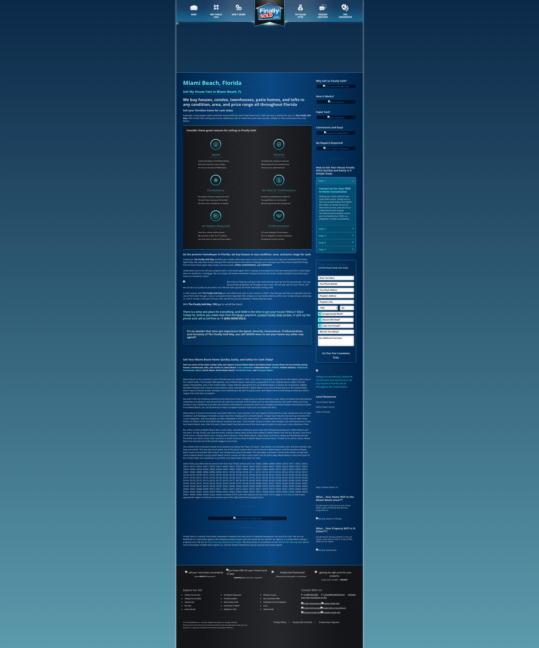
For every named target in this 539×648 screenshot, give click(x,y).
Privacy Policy (280, 622)
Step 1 (322, 180)
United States (340, 386)
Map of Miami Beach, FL (327, 487)
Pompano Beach (265, 370)
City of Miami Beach (325, 402)
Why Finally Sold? (231, 602)
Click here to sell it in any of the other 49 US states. (334, 540)
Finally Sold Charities (302, 622)
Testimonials (268, 609)
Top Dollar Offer (300, 16)
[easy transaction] (215, 180)
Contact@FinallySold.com (334, 594)
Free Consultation (345, 16)
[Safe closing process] (278, 144)
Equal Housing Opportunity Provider (225, 542)
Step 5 (322, 249)
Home (194, 14)
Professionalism (279, 226)
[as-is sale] (215, 216)
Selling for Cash (230, 609)
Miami (198, 370)
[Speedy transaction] (215, 144)
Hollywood (302, 367)
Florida (272, 494)
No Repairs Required (216, 226)
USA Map (287, 494)
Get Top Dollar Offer (271, 598)
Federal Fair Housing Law (290, 542)
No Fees (188, 605)
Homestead (188, 370)
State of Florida (323, 412)
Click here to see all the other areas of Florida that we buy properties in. (333, 508)
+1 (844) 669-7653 (311, 594)
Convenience (215, 190)
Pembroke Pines (244, 370)
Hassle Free (189, 602)
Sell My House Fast (192, 595)
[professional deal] (278, 216)
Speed (216, 154)
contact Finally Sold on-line (274, 315)
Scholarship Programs (329, 622)
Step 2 (322, 228)
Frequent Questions (323, 16)
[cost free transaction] (278, 180)
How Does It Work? (232, 605)
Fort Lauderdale (245, 367)
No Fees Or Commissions (278, 190)
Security (278, 154)
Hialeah (275, 367)
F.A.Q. (265, 605)
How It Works (238, 14)
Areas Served (190, 609)
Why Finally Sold (216, 16)
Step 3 (322, 235)
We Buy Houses (269, 595)
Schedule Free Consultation (274, 602)
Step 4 (322, 242)
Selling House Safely (193, 598)
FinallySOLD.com (193, 622)
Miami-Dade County (325, 407)
